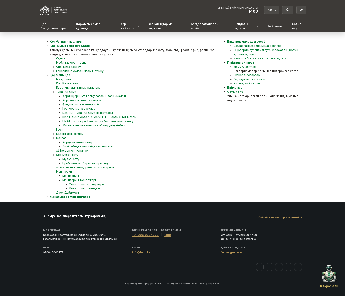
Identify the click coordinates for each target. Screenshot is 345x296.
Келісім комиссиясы (69, 133)
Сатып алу (296, 26)
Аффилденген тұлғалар (72, 150)
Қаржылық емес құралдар (93, 26)
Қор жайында (129, 26)
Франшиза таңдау (68, 66)
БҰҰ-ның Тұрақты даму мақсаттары (87, 112)
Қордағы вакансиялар (77, 142)
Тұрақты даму (66, 91)
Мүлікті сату (70, 159)
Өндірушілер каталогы (249, 79)
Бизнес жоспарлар (247, 75)
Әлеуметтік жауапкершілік (80, 104)
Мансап (61, 138)
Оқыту (60, 58)
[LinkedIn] (298, 267)
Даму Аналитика (245, 66)
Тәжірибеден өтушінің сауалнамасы (87, 146)
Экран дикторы (231, 252)
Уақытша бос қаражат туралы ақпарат (261, 58)
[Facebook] (260, 267)
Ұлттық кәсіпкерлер (248, 83)
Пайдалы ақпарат (246, 26)
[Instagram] (269, 267)
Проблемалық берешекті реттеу (85, 163)
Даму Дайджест (67, 192)
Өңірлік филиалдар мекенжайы (280, 217)
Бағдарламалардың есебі (208, 26)
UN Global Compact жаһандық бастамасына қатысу (97, 121)
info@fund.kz (141, 252)
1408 (167, 234)
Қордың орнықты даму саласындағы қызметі (94, 96)
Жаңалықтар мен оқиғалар (161, 26)
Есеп (59, 129)
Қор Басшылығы (67, 83)
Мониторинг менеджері (79, 180)
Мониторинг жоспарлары (86, 184)
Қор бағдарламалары (53, 26)
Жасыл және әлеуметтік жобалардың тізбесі (93, 125)
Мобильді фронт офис (71, 62)
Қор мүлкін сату (67, 154)
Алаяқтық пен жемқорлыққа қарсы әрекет (86, 167)
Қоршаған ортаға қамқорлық (82, 100)
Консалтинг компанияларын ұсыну (80, 71)
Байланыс (275, 26)
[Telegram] (288, 267)
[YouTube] (279, 267)
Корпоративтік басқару (78, 108)
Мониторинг (64, 171)
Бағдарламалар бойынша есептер (258, 45)
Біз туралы (63, 79)
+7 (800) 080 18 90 (145, 234)
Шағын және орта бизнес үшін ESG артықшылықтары (99, 117)
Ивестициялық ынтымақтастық (78, 87)
